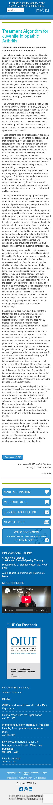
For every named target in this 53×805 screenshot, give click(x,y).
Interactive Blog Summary (15, 687)
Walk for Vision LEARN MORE (26, 536)
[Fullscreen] (46, 610)
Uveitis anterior (11, 758)
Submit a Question (11, 692)
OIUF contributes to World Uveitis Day (24, 705)
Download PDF (13, 457)
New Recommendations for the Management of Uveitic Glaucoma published (22, 744)
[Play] (6, 610)
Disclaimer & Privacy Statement (19, 777)
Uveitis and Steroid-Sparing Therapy (23, 560)
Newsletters (14, 522)
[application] (26, 599)
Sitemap (42, 777)
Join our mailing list (20, 512)
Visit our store (16, 502)
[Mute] (42, 610)
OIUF (36, 777)
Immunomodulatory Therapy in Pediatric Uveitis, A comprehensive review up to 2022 (25, 728)
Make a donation (17, 492)
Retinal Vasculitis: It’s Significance (22, 715)
